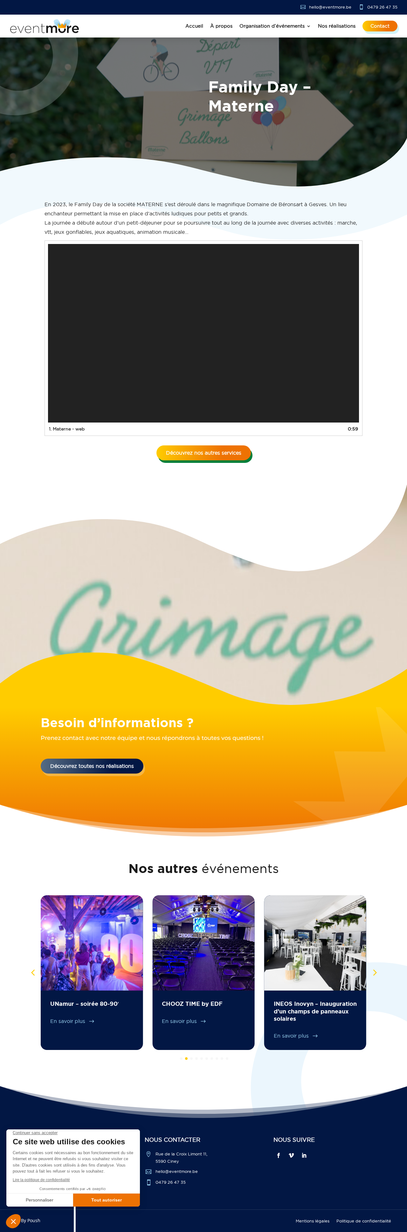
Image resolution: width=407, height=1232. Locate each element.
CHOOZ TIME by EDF (192, 1003)
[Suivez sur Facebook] (278, 1155)
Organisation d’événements (272, 26)
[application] (203, 333)
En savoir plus (68, 1021)
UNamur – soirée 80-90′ (84, 1003)
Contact (380, 26)
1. (67, 428)
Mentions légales (312, 1221)
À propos (221, 26)
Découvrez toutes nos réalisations (92, 766)
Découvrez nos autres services (203, 453)
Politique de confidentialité (363, 1221)
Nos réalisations (336, 26)
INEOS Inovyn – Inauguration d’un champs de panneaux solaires (315, 1011)
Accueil (194, 26)
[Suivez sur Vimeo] (291, 1155)
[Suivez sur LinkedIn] (304, 1155)
